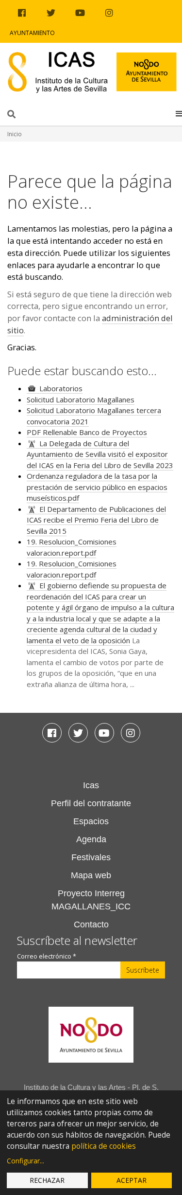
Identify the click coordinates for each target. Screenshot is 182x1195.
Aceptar (131, 1180)
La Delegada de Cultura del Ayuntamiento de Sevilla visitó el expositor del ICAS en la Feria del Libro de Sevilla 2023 (100, 454)
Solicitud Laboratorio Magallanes (80, 399)
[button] (179, 113)
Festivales (91, 857)
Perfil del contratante (91, 803)
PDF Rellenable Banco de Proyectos (87, 432)
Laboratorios (61, 388)
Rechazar (47, 1180)
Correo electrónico (46, 956)
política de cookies (103, 1146)
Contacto (91, 924)
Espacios (91, 821)
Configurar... (25, 1160)
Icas (91, 785)
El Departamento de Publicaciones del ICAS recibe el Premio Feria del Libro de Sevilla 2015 (96, 520)
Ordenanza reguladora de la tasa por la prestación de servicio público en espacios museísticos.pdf (97, 487)
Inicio (14, 134)
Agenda (91, 839)
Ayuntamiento (32, 33)
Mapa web (91, 875)
